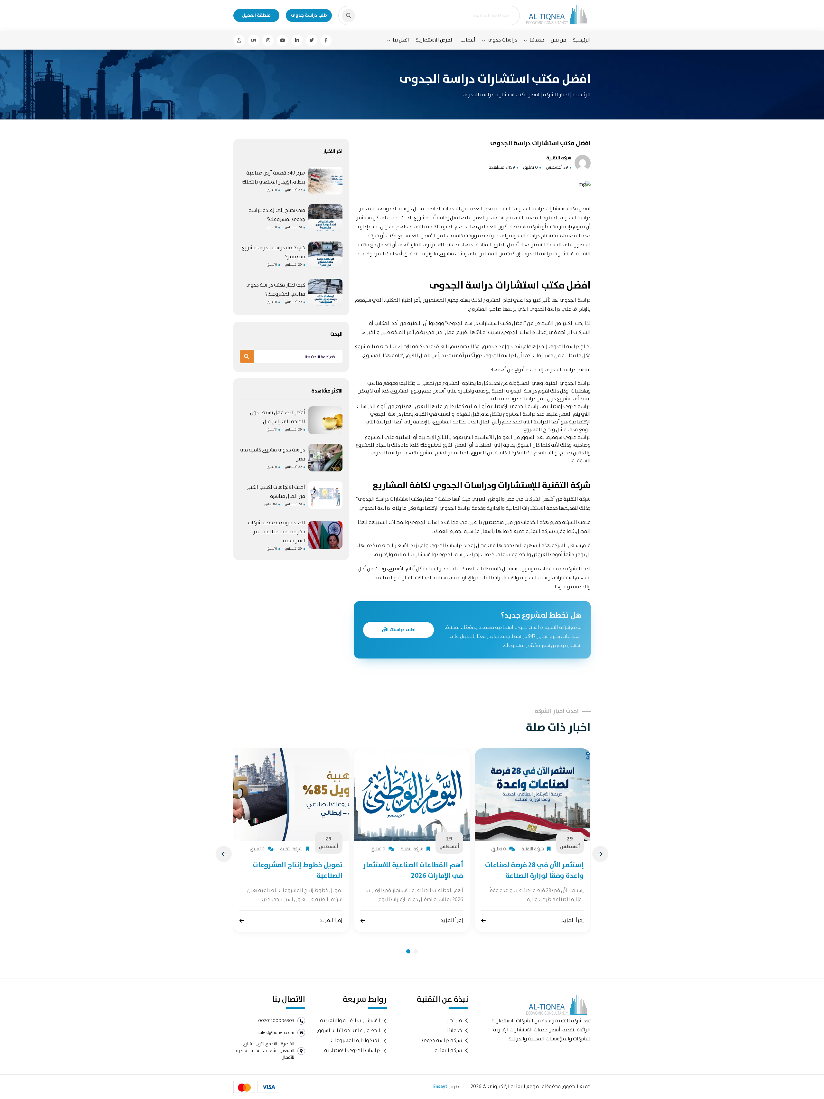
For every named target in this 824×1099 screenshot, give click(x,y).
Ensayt (440, 1087)
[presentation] (224, 854)
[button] (408, 951)
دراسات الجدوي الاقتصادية (352, 1051)
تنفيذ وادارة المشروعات (355, 1041)
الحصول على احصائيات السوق (348, 1031)
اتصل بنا (401, 40)
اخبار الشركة (555, 95)
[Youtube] (282, 40)
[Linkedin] (297, 40)
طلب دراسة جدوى (309, 15)
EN (253, 40)
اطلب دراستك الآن (399, 629)
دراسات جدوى (502, 40)
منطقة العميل (256, 15)
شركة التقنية (448, 1051)
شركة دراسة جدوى (442, 1041)
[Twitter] (311, 40)
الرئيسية (582, 40)
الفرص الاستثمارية (435, 40)
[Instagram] (268, 40)
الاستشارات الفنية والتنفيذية (350, 1021)
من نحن (558, 40)
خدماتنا (536, 40)
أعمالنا (467, 40)
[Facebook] (326, 40)
